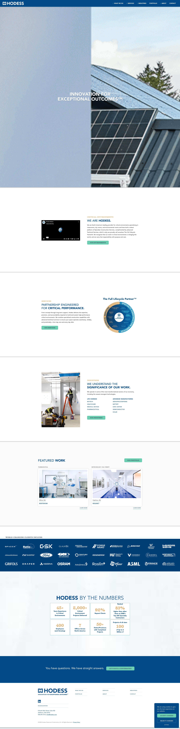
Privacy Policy (76, 722)
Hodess (13, 3)
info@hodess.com (52, 714)
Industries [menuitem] (142, 3)
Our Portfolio (133, 460)
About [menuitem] (164, 3)
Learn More (83, 508)
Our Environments (98, 243)
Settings (166, 724)
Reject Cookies (166, 721)
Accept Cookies (166, 716)
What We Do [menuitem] (118, 3)
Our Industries (96, 418)
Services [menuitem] (131, 3)
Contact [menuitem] (172, 3)
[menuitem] (126, 3)
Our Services (49, 328)
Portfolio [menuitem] (153, 3)
